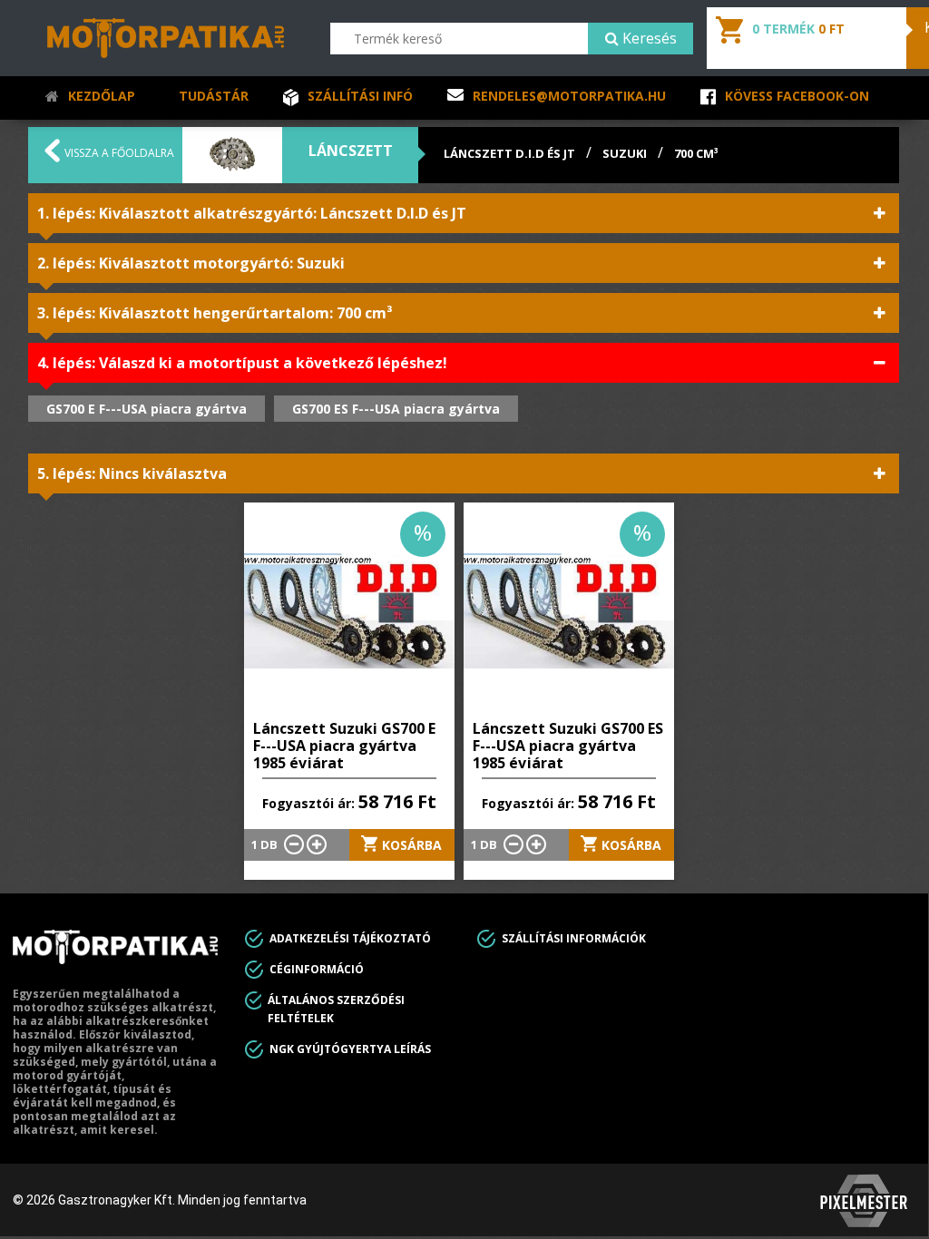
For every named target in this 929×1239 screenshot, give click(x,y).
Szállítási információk (574, 938)
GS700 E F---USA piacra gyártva (146, 408)
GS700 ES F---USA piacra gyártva (396, 408)
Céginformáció (316, 969)
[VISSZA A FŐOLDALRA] (52, 157)
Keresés (648, 38)
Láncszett (350, 151)
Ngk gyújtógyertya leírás (350, 1049)
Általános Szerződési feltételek (336, 1009)
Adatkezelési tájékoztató (350, 938)
